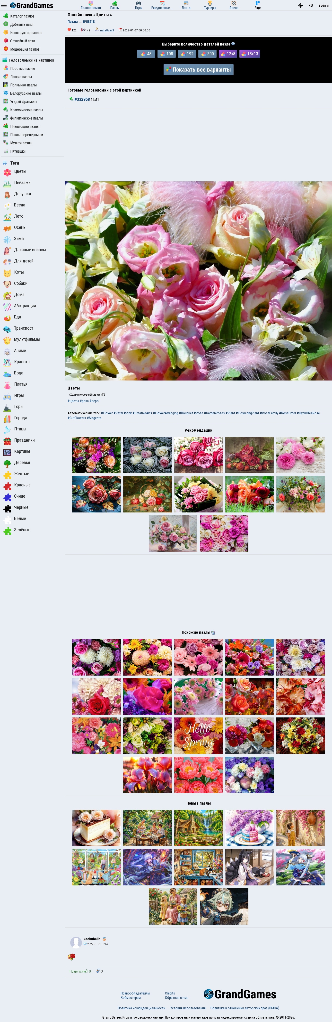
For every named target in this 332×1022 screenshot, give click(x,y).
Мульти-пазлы (21, 143)
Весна (19, 205)
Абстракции (25, 305)
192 (190, 53)
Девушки (22, 193)
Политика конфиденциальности (141, 1008)
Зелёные (22, 529)
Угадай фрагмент (23, 101)
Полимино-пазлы (23, 85)
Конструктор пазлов (26, 32)
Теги (14, 163)
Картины (22, 451)
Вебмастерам (131, 997)
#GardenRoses (214, 413)
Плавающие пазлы (24, 126)
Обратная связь (176, 997)
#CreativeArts (142, 413)
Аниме (20, 350)
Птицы (20, 429)
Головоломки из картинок (31, 60)
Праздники (24, 440)
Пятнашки (18, 151)
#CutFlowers (77, 418)
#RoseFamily (269, 413)
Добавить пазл (21, 24)
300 (210, 53)
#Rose (198, 413)
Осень (19, 227)
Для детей (24, 261)
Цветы (20, 171)
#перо (94, 401)
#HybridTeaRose (308, 413)
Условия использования (188, 1008)
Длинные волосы (30, 249)
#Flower (107, 413)
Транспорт (23, 328)
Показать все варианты (202, 69)
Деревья (22, 462)
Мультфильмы (27, 339)
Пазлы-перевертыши (26, 134)
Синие (19, 496)
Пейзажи (22, 182)
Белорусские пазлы (26, 93)
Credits (170, 993)
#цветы (73, 401)
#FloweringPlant (247, 413)
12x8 (231, 53)
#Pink (128, 413)
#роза (84, 401)
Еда (17, 317)
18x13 (252, 53)
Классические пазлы (26, 110)
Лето (18, 216)
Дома (19, 294)
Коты (19, 272)
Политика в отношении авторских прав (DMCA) (244, 1008)
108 (169, 53)
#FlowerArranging (165, 413)
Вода (18, 373)
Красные (22, 485)
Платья (20, 384)
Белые (20, 518)
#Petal (118, 413)
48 (149, 53)
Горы (18, 406)
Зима (19, 238)
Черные (21, 507)
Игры (19, 395)
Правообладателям (135, 993)
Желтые (21, 473)
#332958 (82, 99)
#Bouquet (186, 413)
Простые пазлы (22, 68)
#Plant (230, 413)
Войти (323, 5)
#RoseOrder (287, 413)
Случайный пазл (22, 41)
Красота (22, 361)
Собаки (20, 283)
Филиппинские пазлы (26, 118)
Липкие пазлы (21, 76)
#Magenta (94, 418)
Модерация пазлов (25, 49)
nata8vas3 (107, 30)
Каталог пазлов (22, 16)
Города (20, 417)
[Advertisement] (198, 145)
